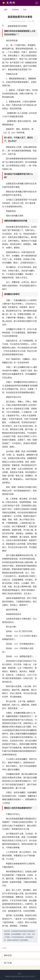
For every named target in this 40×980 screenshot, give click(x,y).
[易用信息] (10, 5)
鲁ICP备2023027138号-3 (26, 976)
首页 (5, 10)
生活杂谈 (15, 10)
